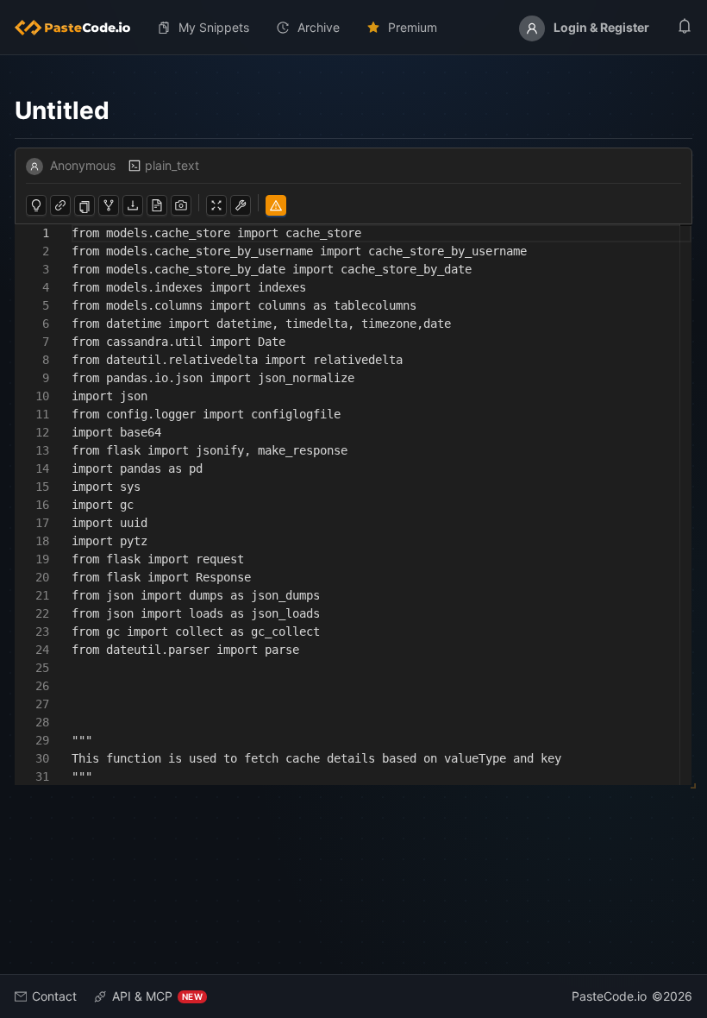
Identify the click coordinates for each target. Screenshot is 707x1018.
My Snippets (213, 27)
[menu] (353, 27)
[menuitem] (79, 27)
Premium (412, 27)
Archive (318, 27)
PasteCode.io (609, 996)
